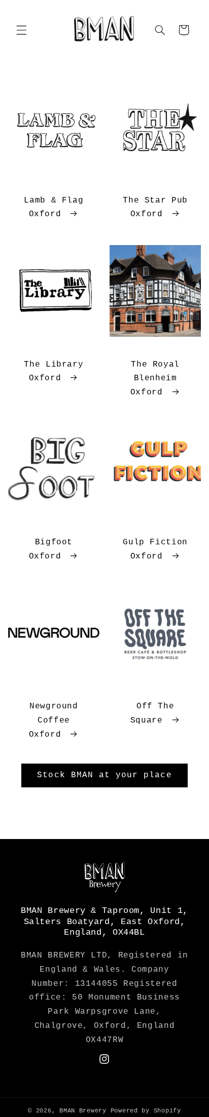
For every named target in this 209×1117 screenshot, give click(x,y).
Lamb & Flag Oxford (53, 207)
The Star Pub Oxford (155, 207)
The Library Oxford (53, 371)
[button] (21, 30)
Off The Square (152, 713)
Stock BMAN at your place (104, 775)
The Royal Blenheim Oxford (155, 378)
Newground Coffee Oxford (53, 720)
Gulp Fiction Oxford (155, 549)
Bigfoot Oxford (51, 549)
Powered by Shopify (146, 1110)
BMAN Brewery (83, 1110)
